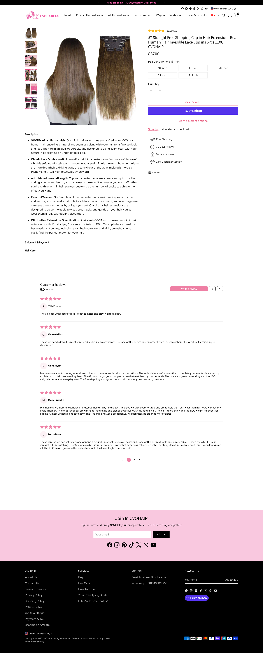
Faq (80, 577)
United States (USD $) (225, 8)
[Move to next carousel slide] (235, 487)
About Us (31, 577)
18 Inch (193, 68)
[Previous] (98, 2)
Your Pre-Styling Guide (92, 595)
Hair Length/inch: (164, 61)
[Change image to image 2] (31, 47)
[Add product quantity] (160, 91)
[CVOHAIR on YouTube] (206, 8)
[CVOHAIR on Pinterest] (190, 8)
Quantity (153, 84)
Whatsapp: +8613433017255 (149, 583)
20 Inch (223, 68)
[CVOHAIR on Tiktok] (194, 8)
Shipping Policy (34, 601)
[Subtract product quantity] (151, 91)
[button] (156, 31)
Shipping (153, 129)
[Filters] (212, 288)
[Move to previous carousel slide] (228, 487)
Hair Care (84, 583)
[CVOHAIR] (42, 15)
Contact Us (32, 583)
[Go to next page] (140, 460)
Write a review (189, 288)
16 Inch (162, 68)
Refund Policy (33, 607)
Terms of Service (35, 589)
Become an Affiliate (37, 625)
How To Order (87, 589)
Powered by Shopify (34, 641)
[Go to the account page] (230, 15)
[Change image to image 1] (31, 33)
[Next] (164, 2)
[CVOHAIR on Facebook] (182, 8)
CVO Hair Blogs (34, 613)
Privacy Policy (33, 595)
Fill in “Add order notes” (93, 601)
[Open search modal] (224, 15)
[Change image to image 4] (31, 75)
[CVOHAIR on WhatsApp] (202, 8)
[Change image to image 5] (31, 89)
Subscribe (231, 580)
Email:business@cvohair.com (150, 577)
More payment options (193, 121)
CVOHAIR (48, 638)
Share (156, 172)
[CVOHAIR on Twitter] (198, 8)
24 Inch (193, 75)
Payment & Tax (34, 619)
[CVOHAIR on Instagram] (186, 8)
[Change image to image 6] (31, 103)
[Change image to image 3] (31, 61)
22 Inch (162, 75)
